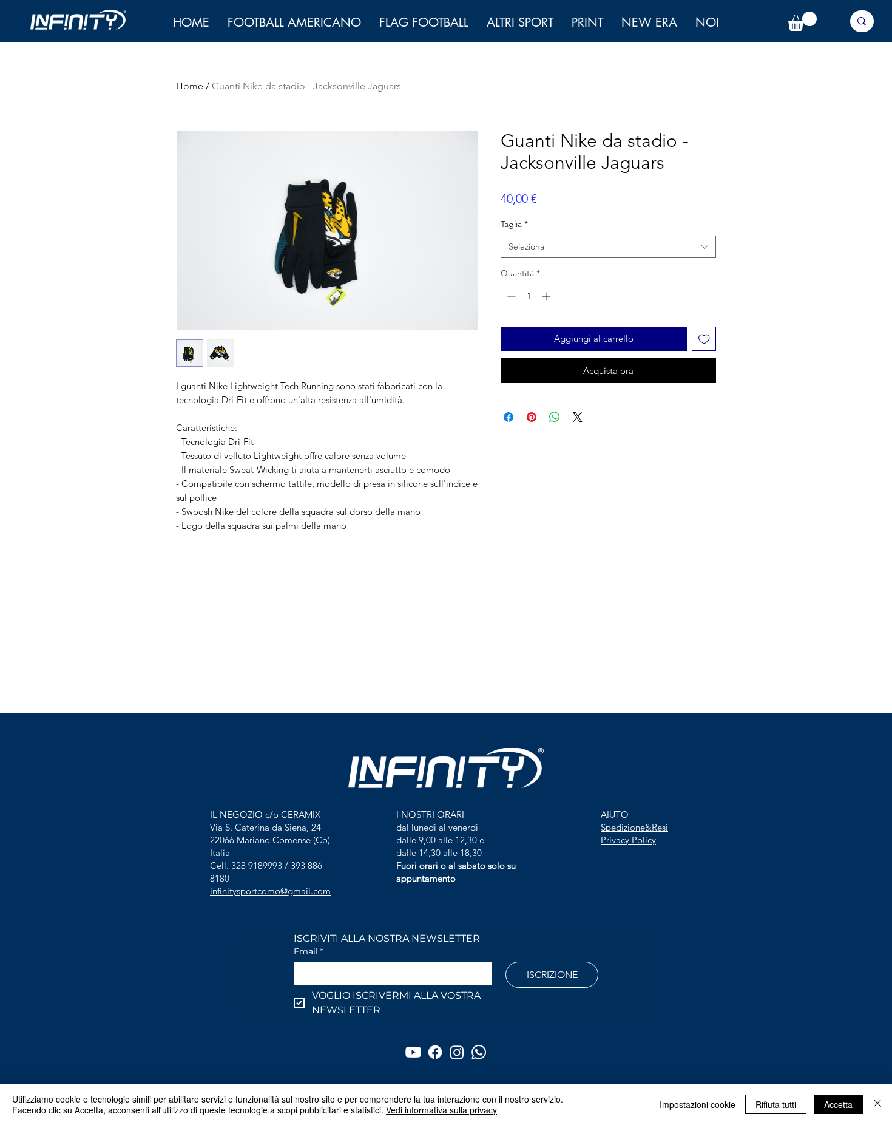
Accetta (838, 1104)
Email (308, 952)
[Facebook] (435, 1052)
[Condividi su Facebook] (508, 417)
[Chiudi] (877, 1104)
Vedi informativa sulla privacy (441, 1110)
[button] (707, 23)
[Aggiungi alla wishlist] (704, 339)
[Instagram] (457, 1052)
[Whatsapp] (479, 1052)
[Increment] (547, 296)
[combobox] (608, 247)
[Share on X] (577, 417)
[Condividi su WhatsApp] (554, 417)
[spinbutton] (528, 296)
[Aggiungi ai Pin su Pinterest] (531, 417)
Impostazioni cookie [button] (697, 1104)
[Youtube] (413, 1052)
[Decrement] (510, 296)
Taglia (514, 224)
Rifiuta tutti (775, 1104)
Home (189, 86)
